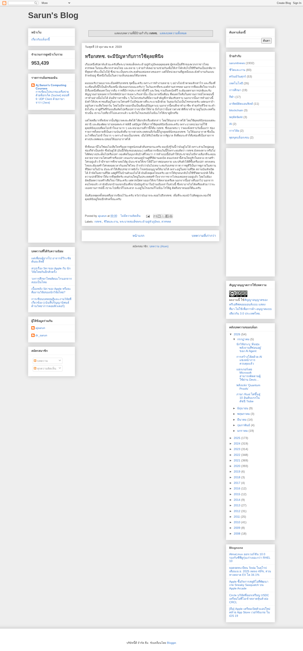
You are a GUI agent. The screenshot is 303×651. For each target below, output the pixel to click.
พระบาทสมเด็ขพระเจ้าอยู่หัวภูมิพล (140, 221)
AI (230, 124)
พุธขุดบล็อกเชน (239, 137)
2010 (237, 522)
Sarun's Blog (53, 15)
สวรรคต (166, 221)
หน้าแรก (138, 235)
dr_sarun (41, 335)
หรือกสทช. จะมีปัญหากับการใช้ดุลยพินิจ (124, 56)
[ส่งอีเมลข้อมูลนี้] (155, 216)
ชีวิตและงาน (111, 221)
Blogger (171, 642)
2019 (237, 471)
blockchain (236, 110)
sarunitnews (237, 63)
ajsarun (40, 328)
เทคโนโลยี (236, 83)
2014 (237, 499)
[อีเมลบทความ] (148, 215)
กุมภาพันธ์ (244, 425)
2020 (237, 466)
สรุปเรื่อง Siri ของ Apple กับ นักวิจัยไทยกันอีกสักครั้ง (50, 270)
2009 (237, 527)
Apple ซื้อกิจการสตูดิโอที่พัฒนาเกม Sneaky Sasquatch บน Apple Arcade (248, 585)
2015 (237, 494)
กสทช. (98, 221)
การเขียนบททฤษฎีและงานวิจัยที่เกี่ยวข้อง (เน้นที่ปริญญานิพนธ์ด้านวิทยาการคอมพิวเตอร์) (51, 302)
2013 (237, 505)
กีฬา (232, 97)
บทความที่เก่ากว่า (204, 235)
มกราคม (243, 430)
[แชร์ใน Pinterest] (171, 216)
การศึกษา (235, 90)
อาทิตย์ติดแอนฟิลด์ (241, 103)
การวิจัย (234, 130)
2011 (237, 516)
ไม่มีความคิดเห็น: (131, 215)
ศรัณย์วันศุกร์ (237, 76)
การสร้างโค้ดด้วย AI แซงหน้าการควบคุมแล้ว (249, 360)
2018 (237, 477)
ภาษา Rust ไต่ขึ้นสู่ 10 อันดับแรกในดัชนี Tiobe (248, 398)
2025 (237, 438)
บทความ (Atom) (158, 246)
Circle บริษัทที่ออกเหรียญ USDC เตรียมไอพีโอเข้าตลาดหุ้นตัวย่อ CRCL (249, 599)
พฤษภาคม (244, 413)
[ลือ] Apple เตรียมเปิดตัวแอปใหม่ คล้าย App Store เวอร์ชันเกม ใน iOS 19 (249, 612)
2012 (237, 511)
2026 (237, 334)
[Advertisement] (51, 177)
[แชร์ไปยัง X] (163, 216)
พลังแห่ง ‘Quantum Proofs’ (248, 387)
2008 (237, 533)
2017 (237, 482)
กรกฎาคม (243, 339)
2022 (237, 454)
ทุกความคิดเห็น (46, 368)
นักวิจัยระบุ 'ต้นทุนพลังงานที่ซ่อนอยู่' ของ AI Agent (248, 348)
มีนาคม (242, 419)
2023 (237, 449)
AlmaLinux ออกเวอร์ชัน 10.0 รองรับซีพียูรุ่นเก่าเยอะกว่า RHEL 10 (249, 557)
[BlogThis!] (159, 216)
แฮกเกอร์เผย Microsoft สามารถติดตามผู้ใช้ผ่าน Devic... (248, 374)
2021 (237, 460)
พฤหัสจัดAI (236, 117)
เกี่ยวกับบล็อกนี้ (40, 39)
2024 (237, 443)
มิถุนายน (243, 408)
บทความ (42, 360)
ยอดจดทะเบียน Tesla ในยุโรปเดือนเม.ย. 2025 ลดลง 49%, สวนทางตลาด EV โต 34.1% (250, 571)
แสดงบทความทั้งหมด (173, 33)
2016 (237, 488)
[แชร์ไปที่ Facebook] (167, 216)
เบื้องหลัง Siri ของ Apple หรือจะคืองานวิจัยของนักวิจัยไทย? (51, 290)
